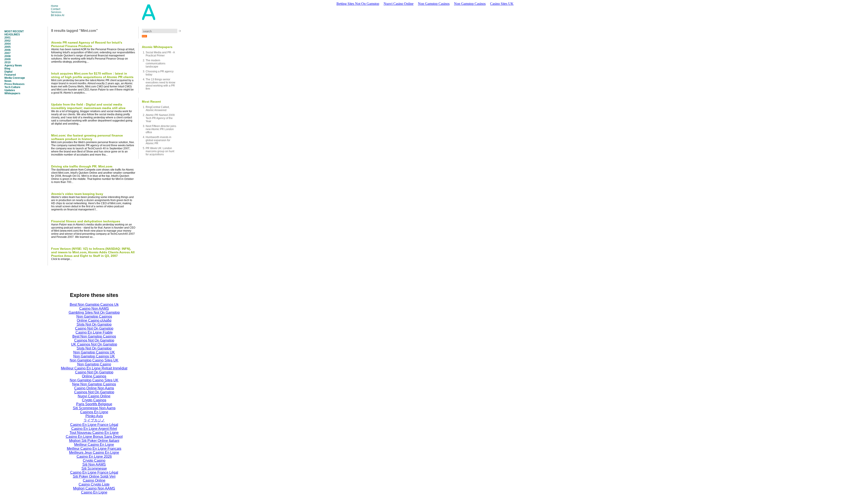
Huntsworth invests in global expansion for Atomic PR (158, 140)
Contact (55, 9)
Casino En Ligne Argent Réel (94, 429)
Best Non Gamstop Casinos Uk (94, 304)
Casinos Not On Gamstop (94, 340)
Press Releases (14, 84)
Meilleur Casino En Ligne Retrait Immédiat (94, 368)
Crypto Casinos (94, 400)
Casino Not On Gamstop (94, 328)
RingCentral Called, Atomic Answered (158, 109)
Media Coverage (14, 77)
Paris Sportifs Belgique (94, 404)
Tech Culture (12, 87)
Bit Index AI (57, 15)
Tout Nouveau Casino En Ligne (94, 433)
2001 (7, 37)
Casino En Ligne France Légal (94, 425)
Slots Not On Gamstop (94, 324)
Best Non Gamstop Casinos (94, 336)
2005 (7, 46)
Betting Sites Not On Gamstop (357, 4)
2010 (7, 62)
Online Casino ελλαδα (94, 320)
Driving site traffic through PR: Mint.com (81, 166)
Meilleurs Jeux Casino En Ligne (94, 452)
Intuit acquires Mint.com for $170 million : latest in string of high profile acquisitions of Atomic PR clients (92, 75)
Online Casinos (94, 376)
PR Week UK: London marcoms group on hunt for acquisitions (160, 151)
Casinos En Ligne (94, 412)
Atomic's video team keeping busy (77, 194)
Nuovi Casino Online (398, 4)
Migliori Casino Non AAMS (94, 488)
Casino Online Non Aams (94, 388)
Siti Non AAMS (94, 464)
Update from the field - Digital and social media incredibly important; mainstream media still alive (88, 106)
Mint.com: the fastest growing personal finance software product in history (87, 137)
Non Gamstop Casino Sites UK (94, 360)
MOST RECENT (14, 31)
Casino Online (94, 480)
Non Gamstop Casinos (434, 4)
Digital (8, 71)
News (8, 81)
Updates (9, 90)
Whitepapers (12, 93)
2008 (7, 56)
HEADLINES (12, 34)
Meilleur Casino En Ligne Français (94, 448)
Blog (7, 68)
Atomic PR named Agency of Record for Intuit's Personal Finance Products (86, 44)
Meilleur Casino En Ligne (94, 444)
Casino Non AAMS (94, 308)
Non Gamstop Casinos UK (94, 352)
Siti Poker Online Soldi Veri (94, 476)
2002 (7, 40)
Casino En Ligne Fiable (94, 332)
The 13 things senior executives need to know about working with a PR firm (160, 84)
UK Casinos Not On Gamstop (94, 344)
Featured (10, 74)
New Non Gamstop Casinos (94, 384)
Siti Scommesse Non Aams (94, 408)
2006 (7, 50)
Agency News (13, 65)
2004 (7, 43)
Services (56, 12)
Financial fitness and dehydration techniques (85, 221)
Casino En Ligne (94, 492)
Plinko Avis (94, 416)
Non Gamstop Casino (94, 364)
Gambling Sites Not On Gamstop (94, 312)
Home (54, 6)
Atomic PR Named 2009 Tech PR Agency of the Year (160, 118)
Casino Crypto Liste (94, 484)
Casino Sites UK (502, 4)
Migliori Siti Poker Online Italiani (94, 440)
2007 (7, 53)
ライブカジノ (94, 420)
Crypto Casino (94, 460)
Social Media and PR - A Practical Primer (160, 54)
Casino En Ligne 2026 (94, 456)
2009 (7, 59)
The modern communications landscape (155, 63)
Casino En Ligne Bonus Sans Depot (94, 436)
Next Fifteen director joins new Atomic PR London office (161, 129)
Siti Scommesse (94, 468)
